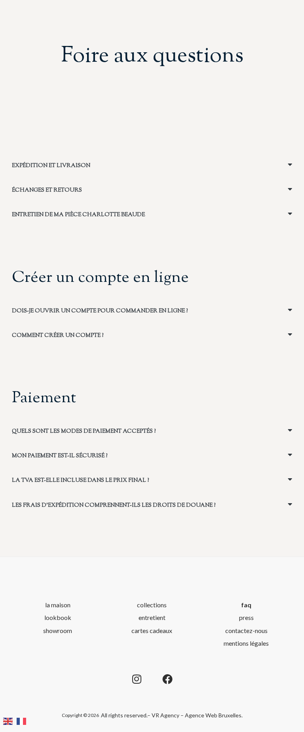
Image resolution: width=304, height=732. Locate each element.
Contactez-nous (246, 630)
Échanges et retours (47, 190)
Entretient (152, 617)
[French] (23, 720)
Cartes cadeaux (151, 630)
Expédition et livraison (51, 166)
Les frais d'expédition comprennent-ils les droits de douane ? (113, 506)
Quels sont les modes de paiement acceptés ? (84, 431)
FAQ (246, 604)
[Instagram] (136, 679)
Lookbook (57, 617)
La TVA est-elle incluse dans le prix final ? (80, 481)
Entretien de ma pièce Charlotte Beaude (78, 215)
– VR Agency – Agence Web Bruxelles (194, 715)
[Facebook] (167, 679)
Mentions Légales (246, 643)
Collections (152, 604)
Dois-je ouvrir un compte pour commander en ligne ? (100, 311)
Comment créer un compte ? (57, 336)
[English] (10, 720)
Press (246, 617)
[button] (152, 165)
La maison (57, 604)
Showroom (57, 630)
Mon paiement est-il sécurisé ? (59, 456)
